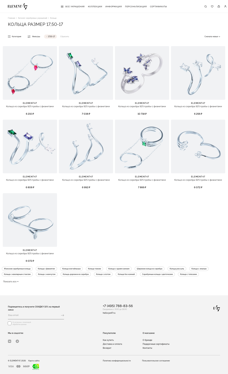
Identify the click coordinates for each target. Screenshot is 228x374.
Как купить (108, 340)
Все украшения (75, 6)
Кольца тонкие (94, 269)
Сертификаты (158, 6)
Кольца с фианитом (46, 269)
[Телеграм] (17, 341)
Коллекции (95, 6)
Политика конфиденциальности (117, 361)
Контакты (147, 348)
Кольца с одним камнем (118, 269)
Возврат (107, 348)
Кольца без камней (126, 274)
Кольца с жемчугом (46, 274)
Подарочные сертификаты (156, 344)
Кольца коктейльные (71, 269)
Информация (113, 6)
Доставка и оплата (112, 344)
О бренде (147, 340)
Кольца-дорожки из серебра (76, 274)
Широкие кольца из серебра (149, 269)
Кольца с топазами (188, 274)
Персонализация (136, 6)
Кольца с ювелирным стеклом (17, 274)
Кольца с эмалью (198, 269)
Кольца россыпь (177, 269)
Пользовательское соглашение (156, 361)
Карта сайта (33, 361)
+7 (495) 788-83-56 (118, 306)
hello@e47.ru (109, 313)
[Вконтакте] (9, 341)
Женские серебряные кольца (17, 269)
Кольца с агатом (103, 274)
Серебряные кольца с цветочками (157, 274)
